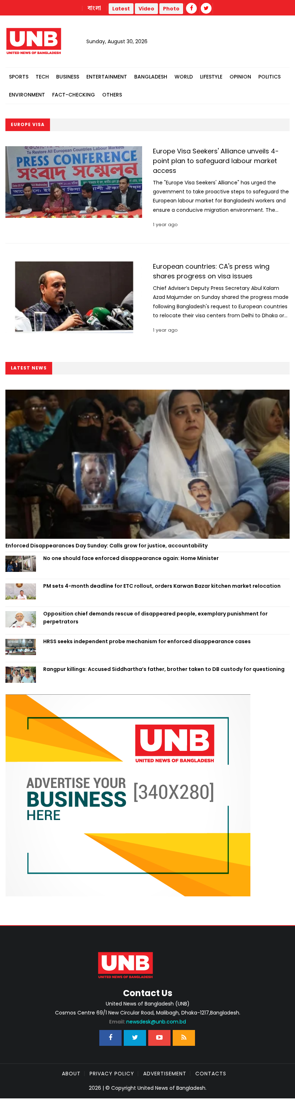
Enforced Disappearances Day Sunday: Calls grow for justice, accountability (106, 545)
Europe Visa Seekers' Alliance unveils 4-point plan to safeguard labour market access (216, 161)
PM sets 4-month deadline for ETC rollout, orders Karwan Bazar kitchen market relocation (162, 586)
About (71, 1073)
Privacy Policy (112, 1073)
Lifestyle (211, 76)
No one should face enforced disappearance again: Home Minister (131, 558)
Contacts (210, 1073)
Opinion (240, 76)
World (183, 76)
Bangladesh (150, 76)
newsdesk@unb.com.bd (147, 1021)
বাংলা (94, 8)
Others (112, 94)
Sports (18, 76)
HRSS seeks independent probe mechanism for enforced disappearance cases (147, 641)
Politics (269, 76)
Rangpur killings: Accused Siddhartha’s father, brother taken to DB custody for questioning (164, 669)
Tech (42, 76)
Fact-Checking (73, 94)
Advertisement (164, 1073)
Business (67, 76)
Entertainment (106, 76)
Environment (27, 94)
